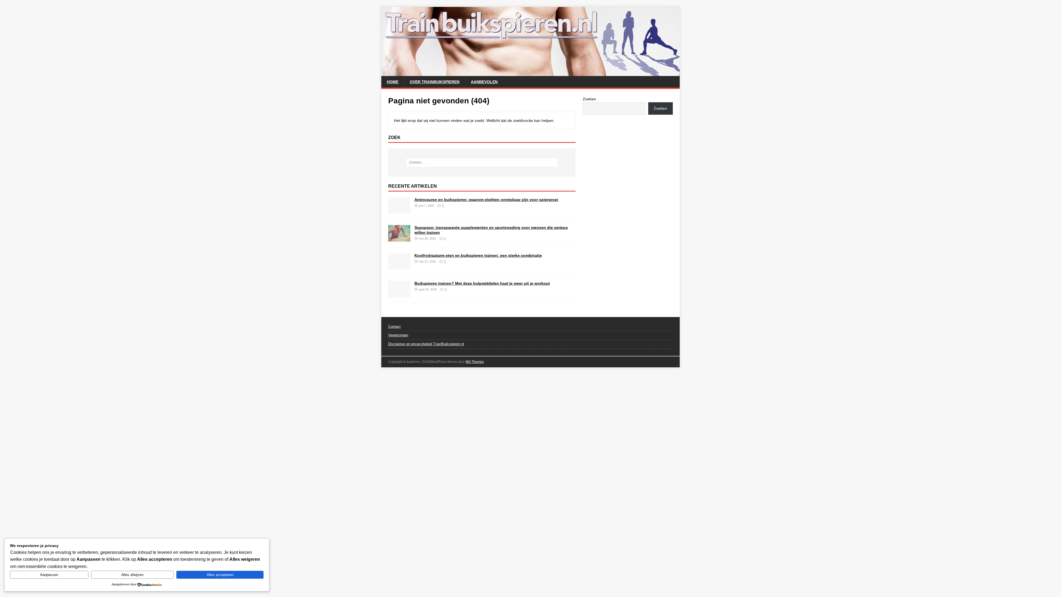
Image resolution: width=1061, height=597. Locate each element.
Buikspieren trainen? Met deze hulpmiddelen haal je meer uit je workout (482, 283)
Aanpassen (49, 575)
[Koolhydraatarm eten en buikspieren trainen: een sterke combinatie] (399, 266)
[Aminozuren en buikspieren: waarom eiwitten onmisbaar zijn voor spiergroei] (399, 210)
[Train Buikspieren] (530, 73)
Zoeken (589, 99)
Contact (394, 326)
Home (392, 82)
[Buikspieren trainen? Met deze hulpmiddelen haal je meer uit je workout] (399, 294)
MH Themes (475, 362)
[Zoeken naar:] (482, 162)
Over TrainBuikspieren (434, 82)
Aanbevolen (484, 82)
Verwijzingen (398, 335)
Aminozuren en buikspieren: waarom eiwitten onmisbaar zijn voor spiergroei (486, 199)
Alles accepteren (220, 575)
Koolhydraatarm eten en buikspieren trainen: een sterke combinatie (478, 255)
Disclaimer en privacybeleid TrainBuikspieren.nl (426, 344)
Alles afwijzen (132, 575)
